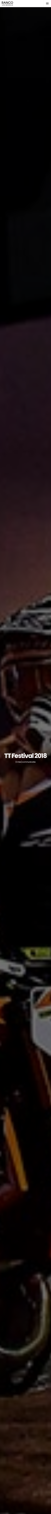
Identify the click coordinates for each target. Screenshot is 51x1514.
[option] (25, 757)
